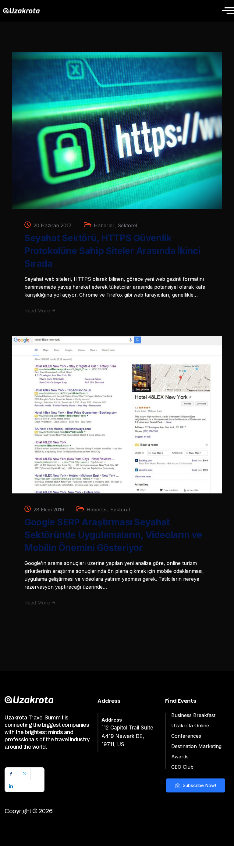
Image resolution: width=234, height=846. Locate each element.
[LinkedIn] (11, 786)
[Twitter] (25, 774)
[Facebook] (11, 774)
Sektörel (127, 225)
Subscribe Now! (199, 785)
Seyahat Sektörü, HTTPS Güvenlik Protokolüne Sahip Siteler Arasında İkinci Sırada (112, 250)
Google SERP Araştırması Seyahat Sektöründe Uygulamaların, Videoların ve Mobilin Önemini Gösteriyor (113, 535)
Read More (37, 311)
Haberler (104, 225)
